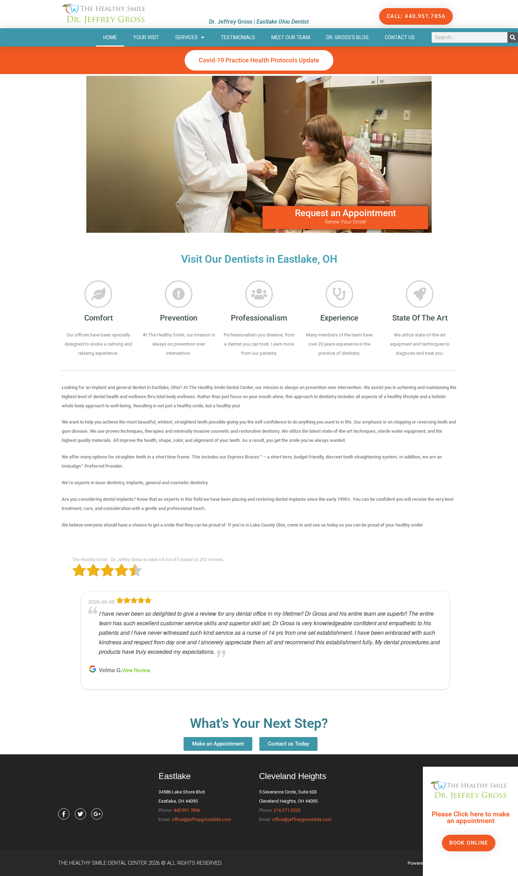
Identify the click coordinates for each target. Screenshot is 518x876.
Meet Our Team (290, 37)
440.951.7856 (186, 810)
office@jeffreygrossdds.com (201, 819)
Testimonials (238, 37)
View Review (136, 670)
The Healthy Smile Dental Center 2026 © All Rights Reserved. (140, 863)
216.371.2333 (287, 810)
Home (110, 37)
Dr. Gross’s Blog (347, 37)
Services (186, 37)
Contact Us (400, 37)
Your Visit (146, 37)
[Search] (512, 37)
